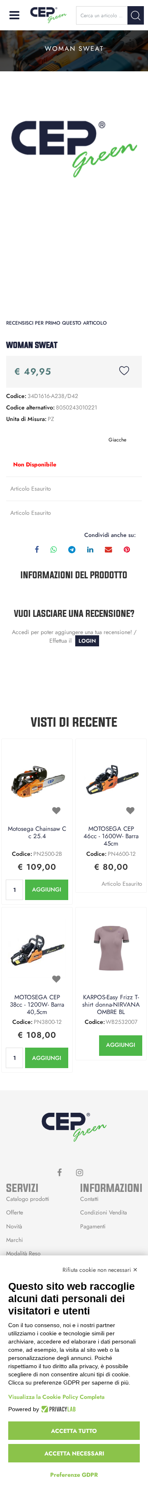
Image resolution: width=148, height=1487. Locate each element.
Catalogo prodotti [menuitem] (27, 1199)
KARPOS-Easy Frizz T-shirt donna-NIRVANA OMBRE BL (111, 1005)
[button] (135, 15)
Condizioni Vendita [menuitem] (103, 1212)
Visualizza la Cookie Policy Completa (56, 1397)
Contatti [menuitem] (89, 1199)
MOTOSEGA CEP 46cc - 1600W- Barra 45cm (111, 836)
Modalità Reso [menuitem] (23, 1253)
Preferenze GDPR (74, 1475)
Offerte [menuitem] (14, 1212)
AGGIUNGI (46, 889)
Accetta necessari (74, 1453)
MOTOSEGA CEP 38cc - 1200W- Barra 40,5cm (37, 1005)
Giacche (117, 439)
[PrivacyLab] (57, 1409)
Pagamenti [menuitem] (93, 1226)
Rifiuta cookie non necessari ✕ (100, 1270)
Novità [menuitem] (14, 1226)
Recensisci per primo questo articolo (56, 323)
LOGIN (87, 641)
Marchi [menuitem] (14, 1240)
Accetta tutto (74, 1431)
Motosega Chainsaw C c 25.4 (37, 833)
